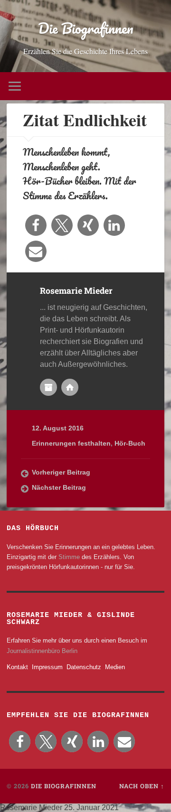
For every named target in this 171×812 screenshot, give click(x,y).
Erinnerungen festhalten (71, 443)
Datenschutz (83, 667)
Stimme (69, 556)
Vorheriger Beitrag (61, 472)
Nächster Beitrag (59, 487)
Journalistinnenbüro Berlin (42, 650)
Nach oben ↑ (141, 786)
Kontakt (17, 667)
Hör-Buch (129, 443)
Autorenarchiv (48, 387)
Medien (115, 667)
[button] (36, 225)
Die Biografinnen (85, 28)
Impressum (47, 667)
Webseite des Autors (69, 387)
